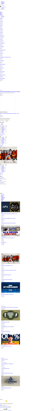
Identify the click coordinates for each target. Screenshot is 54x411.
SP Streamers (1, 21)
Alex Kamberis (2, 243)
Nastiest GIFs (1, 12)
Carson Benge (2, 142)
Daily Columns (2, 16)
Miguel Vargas (2, 137)
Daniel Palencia (2, 167)
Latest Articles (2, 194)
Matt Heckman (2, 219)
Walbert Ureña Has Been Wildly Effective (5, 331)
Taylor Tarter (2, 347)
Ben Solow (1, 26)
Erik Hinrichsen (2, 280)
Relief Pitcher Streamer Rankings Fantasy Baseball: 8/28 (7, 294)
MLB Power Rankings (2, 78)
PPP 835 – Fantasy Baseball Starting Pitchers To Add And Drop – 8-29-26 (9, 113)
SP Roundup (1, 90)
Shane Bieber (2, 128)
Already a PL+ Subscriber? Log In (3, 405)
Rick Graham (1, 33)
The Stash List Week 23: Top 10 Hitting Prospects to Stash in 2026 (8, 218)
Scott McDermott (1, 40)
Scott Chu (2, 266)
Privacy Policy (1, 407)
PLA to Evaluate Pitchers (3, 362)
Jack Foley (2, 332)
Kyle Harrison (2, 130)
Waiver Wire (1, 39)
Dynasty (1, 13)
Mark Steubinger (3, 360)
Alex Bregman (2, 138)
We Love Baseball (3, 367)
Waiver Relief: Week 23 (3, 242)
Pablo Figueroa (1, 79)
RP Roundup (1, 28)
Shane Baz (2, 132)
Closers (2, 124)
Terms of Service (4, 407)
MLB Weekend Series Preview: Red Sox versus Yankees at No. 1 (8, 237)
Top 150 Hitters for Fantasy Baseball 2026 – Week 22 (6, 265)
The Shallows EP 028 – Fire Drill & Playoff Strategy (6, 279)
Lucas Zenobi (1, 65)
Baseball (2, 196)
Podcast (2, 212)
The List (1, 14)
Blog (8, 407)
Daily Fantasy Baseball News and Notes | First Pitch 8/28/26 (7, 326)
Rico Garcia (2, 165)
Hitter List (2, 264)
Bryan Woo (2, 131)
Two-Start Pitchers (2, 60)
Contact (7, 407)
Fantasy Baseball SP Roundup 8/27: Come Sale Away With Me (10, 91)
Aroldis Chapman (3, 171)
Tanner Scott (2, 169)
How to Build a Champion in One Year (5, 368)
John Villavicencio (2, 72)
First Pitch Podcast (2, 46)
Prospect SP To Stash (2, 71)
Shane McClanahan (3, 129)
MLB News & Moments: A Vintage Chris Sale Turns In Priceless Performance (9, 307)
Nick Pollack (1, 19)
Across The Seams (3, 197)
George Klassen (3, 126)
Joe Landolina (2, 369)
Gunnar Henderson (3, 139)
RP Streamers (1, 32)
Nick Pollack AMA (2, 182)
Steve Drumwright (3, 308)
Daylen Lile (2, 140)
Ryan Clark (2, 224)
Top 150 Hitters (1, 53)
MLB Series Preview (3, 236)
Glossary (10, 407)
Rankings (2, 198)
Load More (1, 399)
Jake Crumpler (1, 115)
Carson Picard (1, 47)
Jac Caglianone (2, 141)
